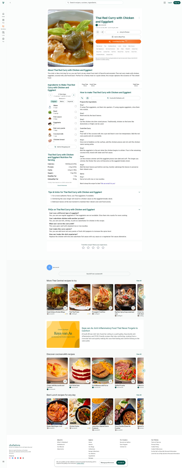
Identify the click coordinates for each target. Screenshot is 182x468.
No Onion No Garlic (110, 48)
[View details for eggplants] (50, 123)
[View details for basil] (50, 112)
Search (91, 444)
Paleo (122, 48)
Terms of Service (156, 442)
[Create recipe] (165, 3)
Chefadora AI (61, 444)
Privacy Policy (155, 444)
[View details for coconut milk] (50, 135)
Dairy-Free (98, 51)
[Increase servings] (74, 95)
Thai (105, 46)
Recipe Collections (94, 451)
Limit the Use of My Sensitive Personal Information (165, 453)
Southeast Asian (112, 46)
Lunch (119, 46)
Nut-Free (114, 51)
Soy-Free (127, 51)
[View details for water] (50, 106)
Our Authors (92, 453)
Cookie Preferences (156, 449)
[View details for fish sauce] (50, 118)
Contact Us (123, 446)
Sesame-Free (110, 54)
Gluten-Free (134, 48)
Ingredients (92, 456)
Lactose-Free (106, 51)
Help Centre (60, 449)
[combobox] (96, 3)
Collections (92, 449)
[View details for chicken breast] (50, 140)
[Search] (68, 3)
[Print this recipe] (87, 98)
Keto (118, 48)
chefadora (14, 445)
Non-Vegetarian (100, 48)
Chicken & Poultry (100, 54)
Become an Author (125, 442)
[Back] (10, 3)
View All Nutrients (62, 185)
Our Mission (60, 446)
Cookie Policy (155, 446)
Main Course (131, 46)
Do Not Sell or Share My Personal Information (164, 451)
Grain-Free (134, 51)
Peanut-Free (120, 51)
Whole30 (128, 48)
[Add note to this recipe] (82, 98)
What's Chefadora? (62, 442)
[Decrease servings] (51, 95)
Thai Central (99, 46)
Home (90, 442)
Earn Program (124, 444)
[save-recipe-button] (98, 32)
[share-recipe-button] (102, 32)
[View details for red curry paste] (50, 129)
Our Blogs (91, 446)
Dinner (124, 46)
